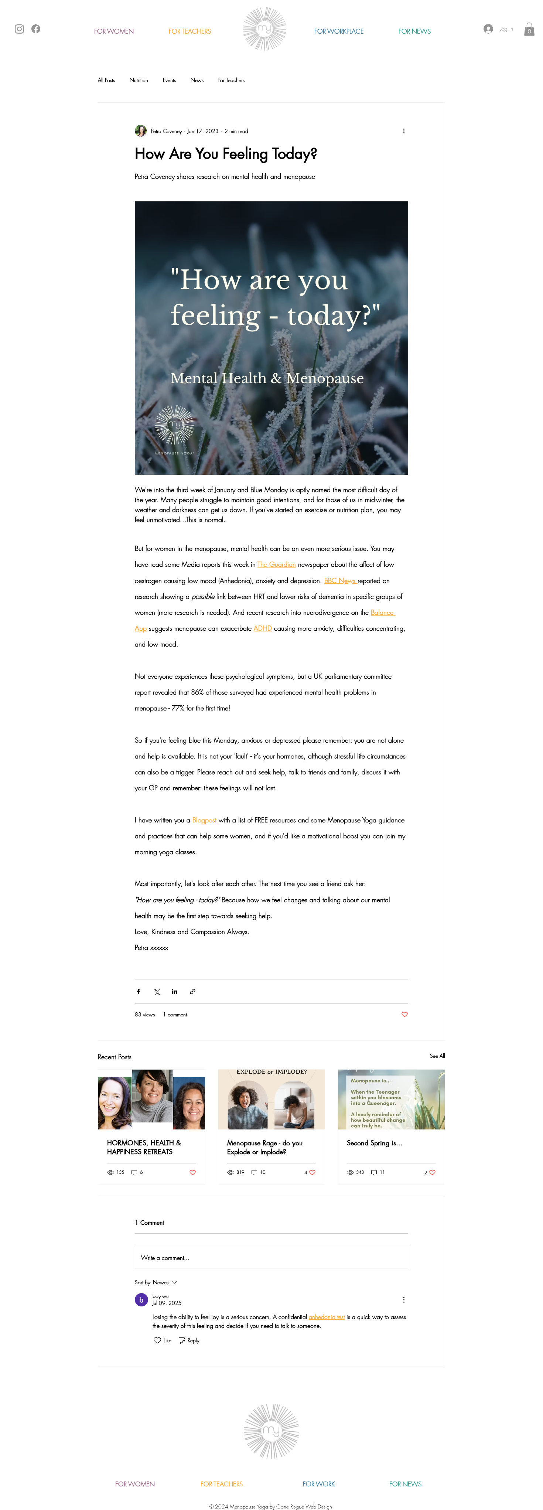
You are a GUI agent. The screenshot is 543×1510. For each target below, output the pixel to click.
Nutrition (139, 79)
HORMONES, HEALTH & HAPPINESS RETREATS (144, 1147)
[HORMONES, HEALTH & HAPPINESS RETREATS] (151, 1099)
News (197, 79)
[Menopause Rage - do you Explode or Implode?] (271, 1099)
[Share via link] (192, 991)
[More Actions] (403, 1299)
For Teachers (231, 79)
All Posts (106, 79)
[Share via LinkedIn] (174, 991)
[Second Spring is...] (391, 1099)
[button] (529, 29)
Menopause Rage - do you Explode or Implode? (265, 1147)
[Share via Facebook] (138, 991)
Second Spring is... (375, 1142)
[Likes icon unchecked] (157, 1340)
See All (437, 1055)
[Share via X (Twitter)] (156, 991)
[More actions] (403, 130)
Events (169, 79)
